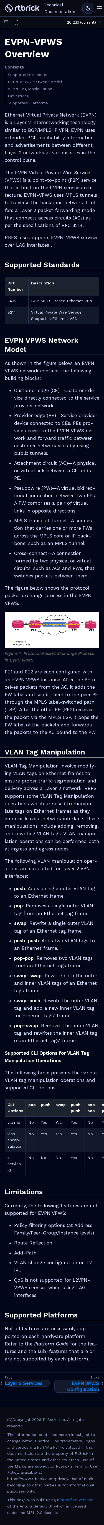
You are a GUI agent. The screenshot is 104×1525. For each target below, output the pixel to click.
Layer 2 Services (23, 1383)
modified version (76, 1500)
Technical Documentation (59, 8)
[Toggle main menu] (99, 8)
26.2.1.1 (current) (81, 22)
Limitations (18, 96)
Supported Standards (28, 74)
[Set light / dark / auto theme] (87, 8)
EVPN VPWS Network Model (35, 82)
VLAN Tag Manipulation (30, 89)
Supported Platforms (28, 103)
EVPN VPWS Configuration (83, 1386)
